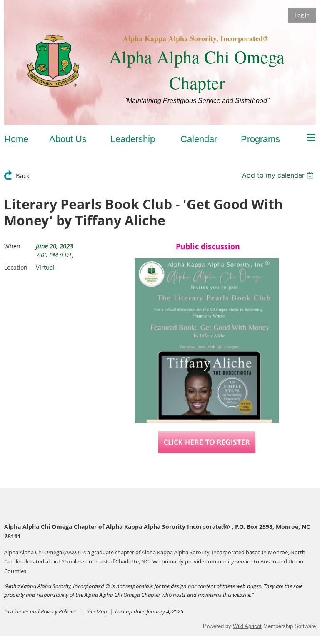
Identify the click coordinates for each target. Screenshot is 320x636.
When (12, 246)
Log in (302, 15)
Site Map (98, 611)
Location (16, 267)
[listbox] (279, 175)
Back (23, 175)
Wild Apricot (247, 626)
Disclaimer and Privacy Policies (40, 611)
